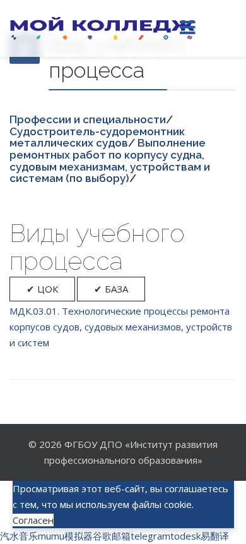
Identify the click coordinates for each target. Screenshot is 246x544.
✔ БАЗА (111, 288)
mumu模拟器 (65, 535)
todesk (185, 535)
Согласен (33, 520)
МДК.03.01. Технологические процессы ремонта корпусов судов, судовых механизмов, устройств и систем (120, 327)
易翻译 (215, 535)
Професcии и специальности (87, 119)
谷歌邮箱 (112, 535)
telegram (150, 535)
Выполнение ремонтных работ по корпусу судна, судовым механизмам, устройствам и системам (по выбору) (109, 160)
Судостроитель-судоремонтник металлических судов (97, 137)
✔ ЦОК (42, 288)
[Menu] (187, 28)
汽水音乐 (19, 535)
